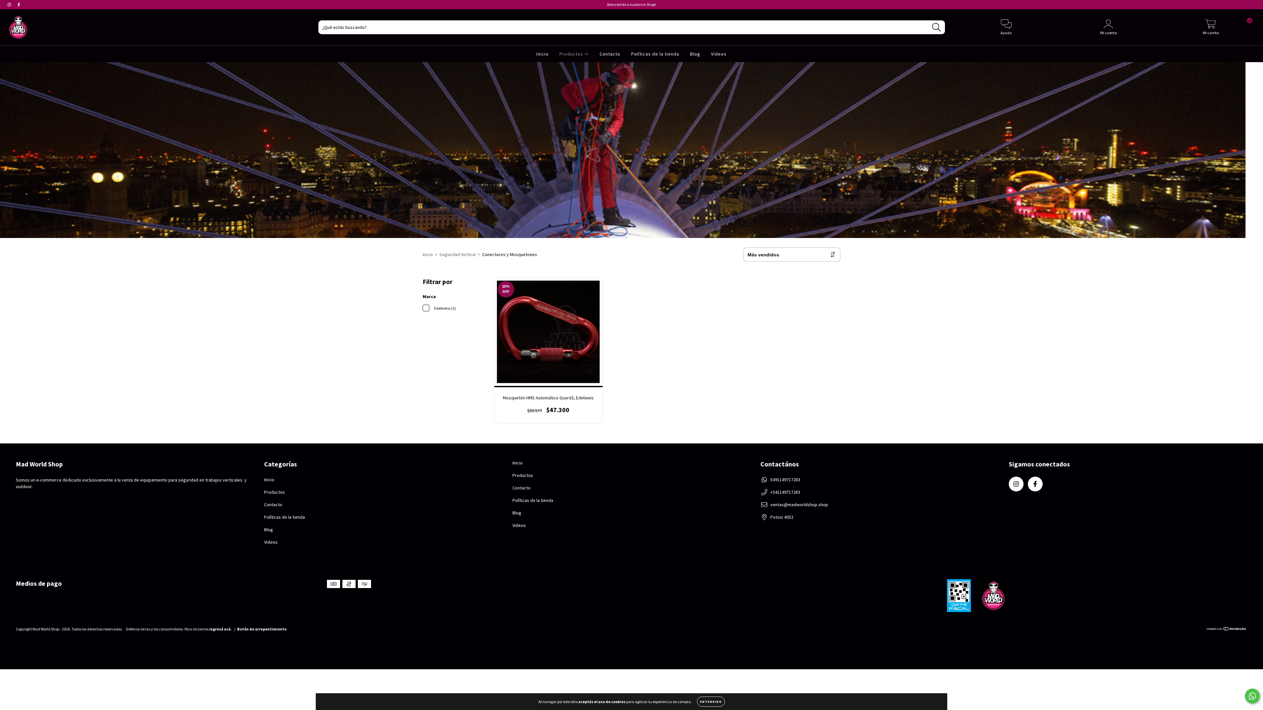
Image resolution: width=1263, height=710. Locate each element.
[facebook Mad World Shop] (18, 5)
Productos (571, 54)
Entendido (711, 701)
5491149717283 (785, 480)
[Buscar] (936, 27)
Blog (695, 54)
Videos (719, 54)
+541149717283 (785, 492)
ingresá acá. (220, 629)
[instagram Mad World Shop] (9, 5)
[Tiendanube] (1226, 629)
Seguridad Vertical (457, 254)
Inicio (542, 54)
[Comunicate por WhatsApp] (1252, 696)
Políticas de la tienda (655, 54)
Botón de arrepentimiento (261, 629)
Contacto (610, 54)
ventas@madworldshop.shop (799, 505)
